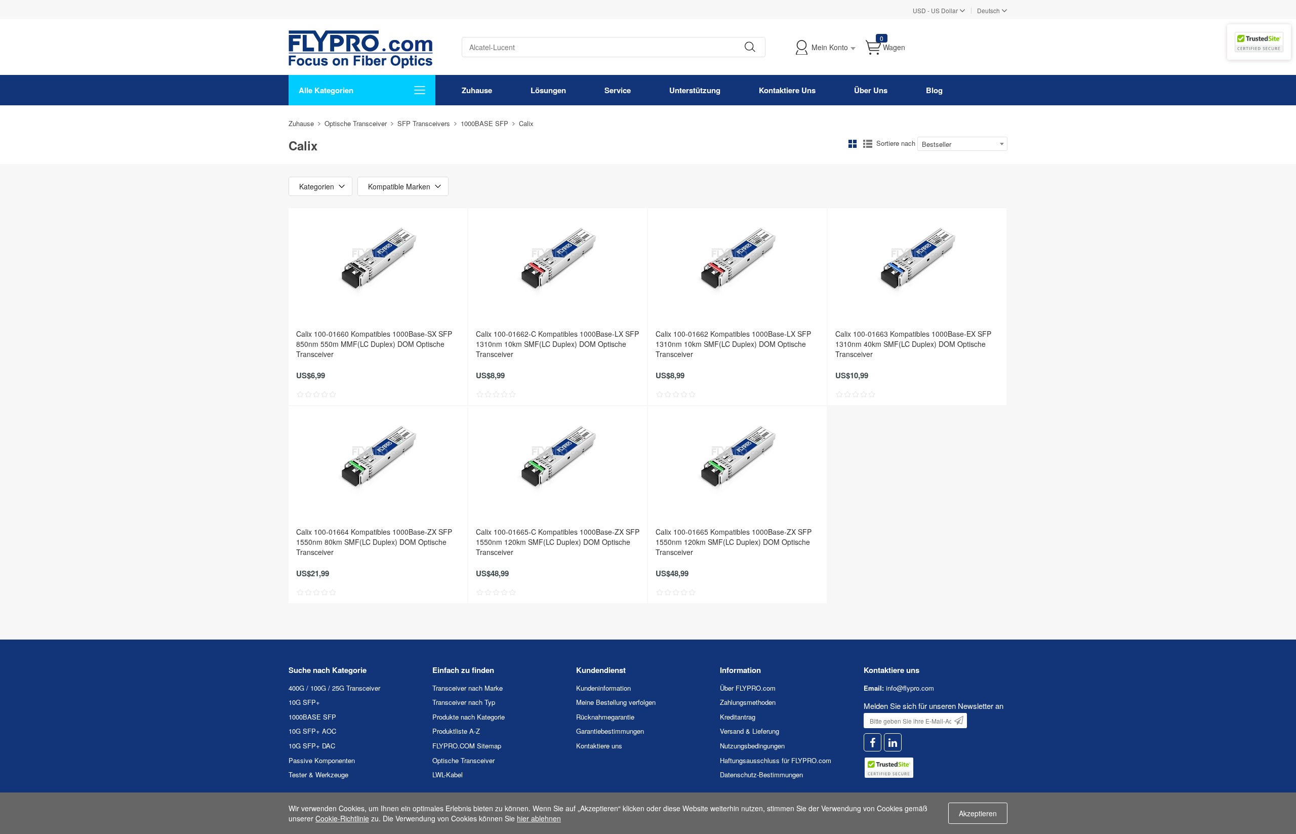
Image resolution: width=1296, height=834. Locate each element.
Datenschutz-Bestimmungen (761, 774)
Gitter (852, 144)
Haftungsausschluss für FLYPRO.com (775, 760)
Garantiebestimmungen (610, 731)
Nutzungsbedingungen (752, 745)
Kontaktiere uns (599, 745)
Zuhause (477, 90)
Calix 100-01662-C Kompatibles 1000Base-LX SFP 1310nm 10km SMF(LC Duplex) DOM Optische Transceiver (557, 344)
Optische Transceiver (356, 123)
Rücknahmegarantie (605, 717)
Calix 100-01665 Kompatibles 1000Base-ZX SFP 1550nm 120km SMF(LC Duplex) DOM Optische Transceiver (734, 542)
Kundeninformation (603, 688)
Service (617, 90)
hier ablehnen (539, 818)
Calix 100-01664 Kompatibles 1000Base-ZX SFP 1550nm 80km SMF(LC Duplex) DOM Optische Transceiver (374, 542)
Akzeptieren (978, 813)
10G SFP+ (304, 702)
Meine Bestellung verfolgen (616, 702)
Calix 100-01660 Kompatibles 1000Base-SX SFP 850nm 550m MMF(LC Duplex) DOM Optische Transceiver (374, 344)
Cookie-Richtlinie (342, 818)
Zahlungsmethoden (748, 702)
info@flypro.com (910, 688)
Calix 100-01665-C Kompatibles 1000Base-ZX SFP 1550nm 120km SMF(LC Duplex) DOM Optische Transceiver (557, 542)
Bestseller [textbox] (936, 144)
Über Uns (870, 90)
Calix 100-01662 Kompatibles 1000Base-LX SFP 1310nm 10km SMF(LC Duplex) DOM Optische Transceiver (733, 344)
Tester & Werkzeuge (318, 774)
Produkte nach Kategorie (468, 717)
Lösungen (548, 90)
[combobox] (962, 144)
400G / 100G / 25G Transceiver (334, 688)
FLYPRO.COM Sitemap (466, 745)
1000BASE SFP (484, 123)
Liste (867, 144)
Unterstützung (694, 90)
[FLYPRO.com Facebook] (872, 742)
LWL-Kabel (447, 774)
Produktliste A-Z (456, 731)
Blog (934, 90)
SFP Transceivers (423, 123)
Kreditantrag (737, 717)
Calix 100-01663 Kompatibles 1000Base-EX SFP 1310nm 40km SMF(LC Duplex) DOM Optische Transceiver (913, 344)
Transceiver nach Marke (467, 688)
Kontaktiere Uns (787, 90)
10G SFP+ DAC (312, 745)
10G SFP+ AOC (312, 731)
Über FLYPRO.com (748, 688)
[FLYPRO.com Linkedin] (893, 742)
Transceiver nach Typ (463, 702)
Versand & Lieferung (749, 731)
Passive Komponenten (322, 760)
